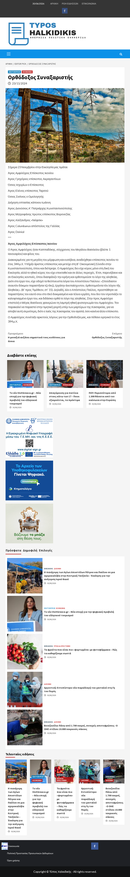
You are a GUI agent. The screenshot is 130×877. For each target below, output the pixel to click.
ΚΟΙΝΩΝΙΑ (27, 72)
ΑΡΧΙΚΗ (54, 3)
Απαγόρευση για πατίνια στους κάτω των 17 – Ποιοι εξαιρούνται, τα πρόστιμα (64, 396)
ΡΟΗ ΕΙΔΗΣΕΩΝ (70, 3)
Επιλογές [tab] (45, 550)
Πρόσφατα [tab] (13, 550)
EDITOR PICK (14, 72)
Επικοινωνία (13, 846)
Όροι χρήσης (13, 860)
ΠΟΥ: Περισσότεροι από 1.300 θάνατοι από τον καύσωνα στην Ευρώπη (102, 396)
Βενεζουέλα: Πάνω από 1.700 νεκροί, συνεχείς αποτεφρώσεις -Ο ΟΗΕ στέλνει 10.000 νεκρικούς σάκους (114, 802)
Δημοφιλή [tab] (30, 550)
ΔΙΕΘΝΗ (57, 569)
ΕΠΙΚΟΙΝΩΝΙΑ (89, 3)
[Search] (121, 54)
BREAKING (93, 385)
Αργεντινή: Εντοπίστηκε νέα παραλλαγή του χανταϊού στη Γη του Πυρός (89, 799)
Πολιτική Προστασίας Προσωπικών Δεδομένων (30, 853)
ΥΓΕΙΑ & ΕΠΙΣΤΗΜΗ (62, 646)
